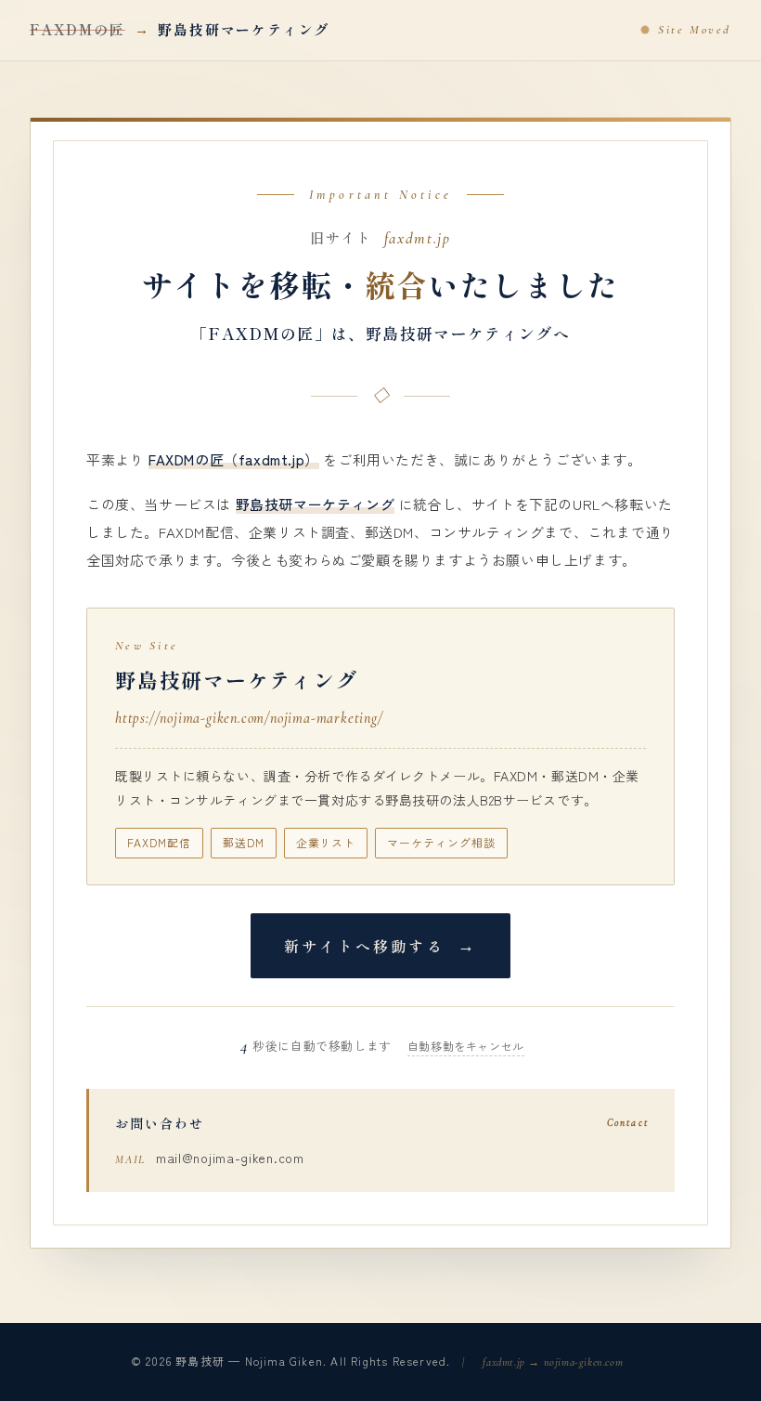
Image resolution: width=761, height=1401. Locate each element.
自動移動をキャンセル (465, 1046)
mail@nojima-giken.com (230, 1157)
